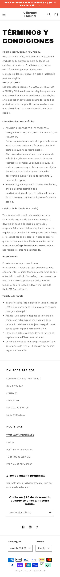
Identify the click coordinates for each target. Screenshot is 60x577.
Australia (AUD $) (18, 548)
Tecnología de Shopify (37, 571)
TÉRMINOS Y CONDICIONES (20, 435)
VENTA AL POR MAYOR (17, 407)
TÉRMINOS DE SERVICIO (18, 456)
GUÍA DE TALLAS (14, 386)
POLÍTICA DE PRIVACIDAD (19, 449)
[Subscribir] (50, 512)
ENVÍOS (10, 442)
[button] (4, 14)
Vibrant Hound (25, 571)
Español (42, 548)
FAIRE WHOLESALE (15, 414)
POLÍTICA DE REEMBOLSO (19, 464)
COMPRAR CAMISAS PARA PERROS (23, 378)
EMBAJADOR (12, 400)
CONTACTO (11, 393)
